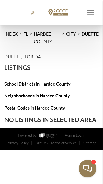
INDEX (11, 33)
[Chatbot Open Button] (87, 168)
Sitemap (89, 143)
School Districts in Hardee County (37, 83)
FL (25, 33)
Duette (90, 33)
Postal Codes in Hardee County (34, 107)
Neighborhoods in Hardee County (37, 95)
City (71, 33)
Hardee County (43, 37)
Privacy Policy (18, 143)
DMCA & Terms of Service (56, 143)
